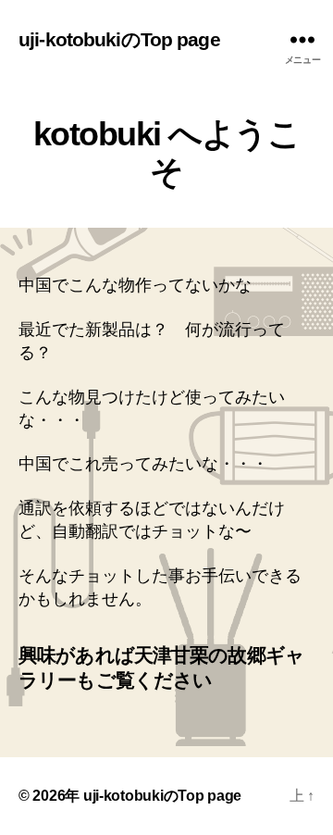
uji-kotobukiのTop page (119, 39)
